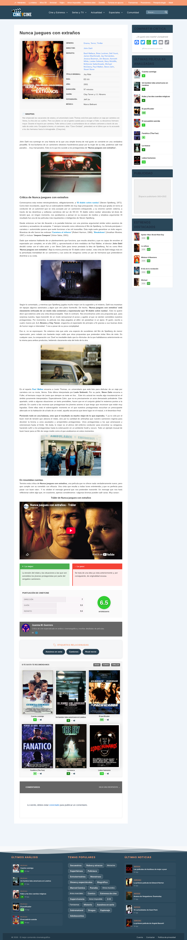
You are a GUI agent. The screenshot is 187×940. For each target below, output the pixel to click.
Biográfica (102, 882)
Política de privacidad (167, 937)
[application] (66, 12)
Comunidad (133, 12)
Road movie (90, 652)
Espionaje (105, 910)
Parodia (94, 888)
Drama (87, 43)
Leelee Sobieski (96, 61)
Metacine (111, 865)
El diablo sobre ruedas (88, 203)
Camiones (73, 652)
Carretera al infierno (61, 232)
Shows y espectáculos (81, 882)
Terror (93, 43)
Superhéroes (76, 871)
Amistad (35, 3)
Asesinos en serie (54, 652)
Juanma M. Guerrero (42, 625)
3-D (109, 899)
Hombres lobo (72, 3)
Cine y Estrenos (57, 12)
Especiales (114, 12)
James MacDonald (92, 56)
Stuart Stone (89, 69)
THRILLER (115, 664)
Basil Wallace (89, 53)
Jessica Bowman (91, 59)
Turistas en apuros (97, 3)
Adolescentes (156, 3)
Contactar (150, 937)
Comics (91, 893)
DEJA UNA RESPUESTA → (109, 787)
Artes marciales (76, 893)
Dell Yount (113, 53)
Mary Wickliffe (110, 61)
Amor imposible (56, 3)
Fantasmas (115, 3)
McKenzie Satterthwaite (94, 64)
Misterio (88, 904)
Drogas (91, 910)
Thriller (100, 43)
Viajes (44, 3)
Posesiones (128, 3)
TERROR (106, 664)
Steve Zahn (109, 67)
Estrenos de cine (108, 893)
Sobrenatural (76, 910)
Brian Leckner (102, 53)
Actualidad (96, 12)
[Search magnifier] (166, 12)
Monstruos (95, 876)
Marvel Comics (77, 888)
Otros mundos (108, 888)
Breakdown (99, 232)
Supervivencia (77, 899)
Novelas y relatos (172, 3)
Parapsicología (141, 3)
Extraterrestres (77, 876)
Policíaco (92, 871)
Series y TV (78, 12)
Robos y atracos (94, 865)
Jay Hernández (107, 56)
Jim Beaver (104, 59)
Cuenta (140, 937)
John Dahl (88, 48)
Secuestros (75, 865)
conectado (54, 805)
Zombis (83, 3)
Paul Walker (98, 67)
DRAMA (96, 664)
